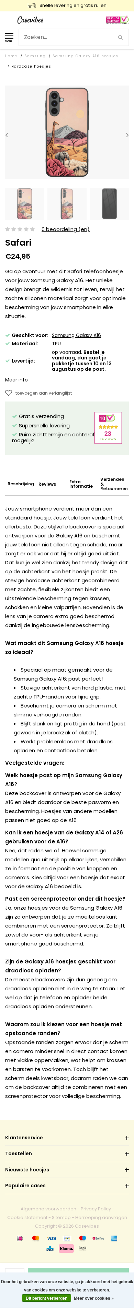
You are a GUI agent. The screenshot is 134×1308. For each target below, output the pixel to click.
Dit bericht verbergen (46, 1298)
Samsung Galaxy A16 (76, 335)
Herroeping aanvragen (101, 1217)
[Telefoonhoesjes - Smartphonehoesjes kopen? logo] (30, 19)
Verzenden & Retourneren (114, 484)
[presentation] (6, 135)
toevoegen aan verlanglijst (43, 393)
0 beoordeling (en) (66, 229)
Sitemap (61, 1217)
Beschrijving (21, 484)
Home (11, 56)
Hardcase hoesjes (31, 66)
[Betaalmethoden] (20, 1238)
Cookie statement (27, 1217)
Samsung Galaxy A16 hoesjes (86, 56)
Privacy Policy (96, 1209)
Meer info (16, 379)
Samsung (35, 56)
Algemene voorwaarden (48, 1209)
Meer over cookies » (94, 1298)
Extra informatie (81, 483)
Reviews (47, 484)
